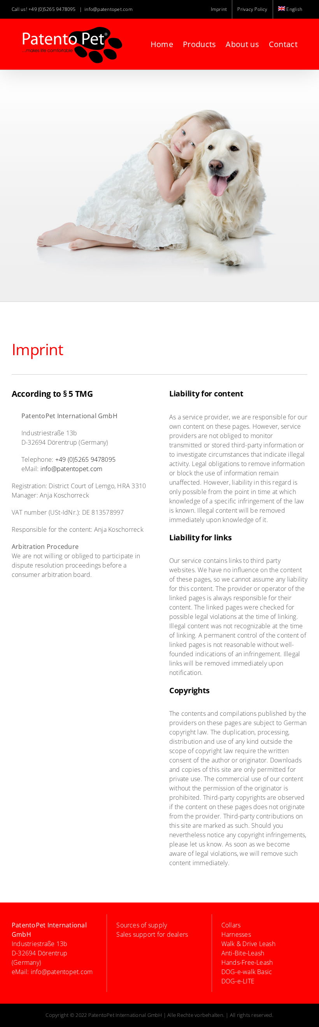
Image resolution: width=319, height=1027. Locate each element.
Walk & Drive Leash (248, 943)
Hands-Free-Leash (247, 962)
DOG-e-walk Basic (246, 971)
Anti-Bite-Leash (243, 953)
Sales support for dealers (152, 934)
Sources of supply (141, 925)
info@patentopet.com (108, 9)
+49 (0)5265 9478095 (52, 9)
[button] (17, 1010)
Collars (231, 925)
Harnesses (236, 934)
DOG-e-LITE (237, 981)
